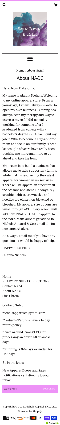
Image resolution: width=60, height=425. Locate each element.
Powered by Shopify (30, 411)
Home (6, 276)
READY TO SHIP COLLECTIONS (25, 281)
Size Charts (10, 296)
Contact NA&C (12, 286)
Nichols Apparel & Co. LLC (40, 406)
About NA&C (11, 291)
